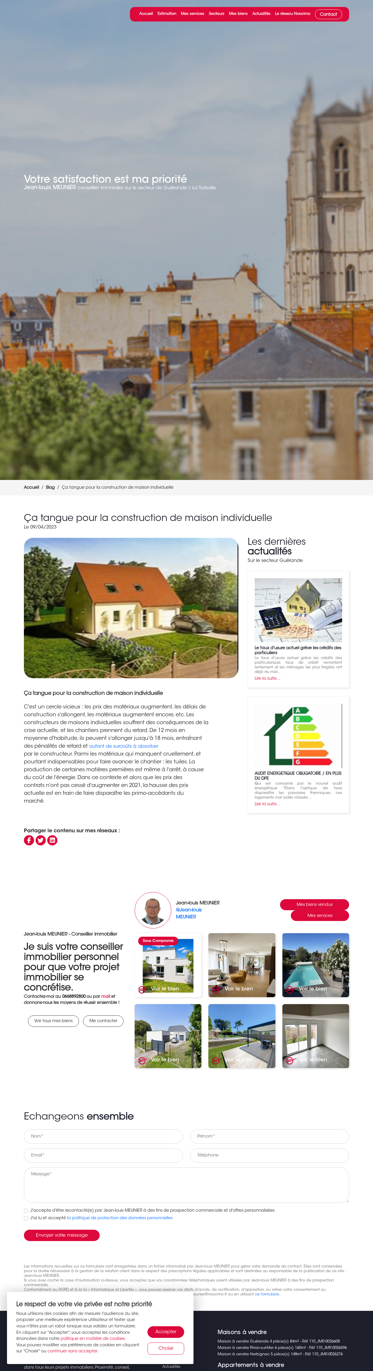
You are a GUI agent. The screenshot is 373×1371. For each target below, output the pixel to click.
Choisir (166, 1348)
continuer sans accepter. (72, 1351)
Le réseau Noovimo (292, 14)
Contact (328, 15)
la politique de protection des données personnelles (120, 1218)
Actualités (261, 14)
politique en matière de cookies (93, 1339)
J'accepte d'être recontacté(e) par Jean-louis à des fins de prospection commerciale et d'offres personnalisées (152, 1210)
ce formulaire (267, 1294)
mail (105, 997)
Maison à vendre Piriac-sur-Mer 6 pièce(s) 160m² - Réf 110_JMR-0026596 (282, 1348)
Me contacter (103, 1021)
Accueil (146, 14)
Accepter (165, 1332)
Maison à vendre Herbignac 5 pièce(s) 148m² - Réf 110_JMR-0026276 (280, 1354)
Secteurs (216, 14)
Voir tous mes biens (53, 1021)
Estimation (167, 14)
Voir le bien (164, 989)
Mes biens (238, 14)
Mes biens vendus (314, 905)
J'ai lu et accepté (101, 1218)
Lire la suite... (267, 678)
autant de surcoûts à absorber (123, 746)
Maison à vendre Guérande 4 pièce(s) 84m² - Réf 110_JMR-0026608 (279, 1341)
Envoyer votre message (62, 1235)
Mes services (192, 14)
